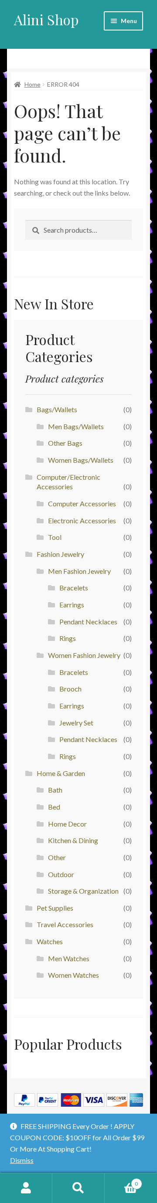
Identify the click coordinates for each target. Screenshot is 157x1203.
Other (57, 857)
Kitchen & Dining (73, 840)
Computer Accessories (82, 503)
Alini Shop (46, 19)
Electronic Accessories (82, 520)
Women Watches (73, 975)
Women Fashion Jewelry (84, 655)
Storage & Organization (83, 891)
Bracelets (73, 587)
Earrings (71, 604)
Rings (67, 638)
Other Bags (65, 443)
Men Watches (68, 958)
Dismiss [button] (22, 1160)
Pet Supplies (55, 908)
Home (32, 84)
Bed (54, 807)
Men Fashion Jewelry (79, 571)
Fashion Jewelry (60, 554)
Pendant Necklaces (88, 621)
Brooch (70, 689)
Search (78, 1188)
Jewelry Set (76, 722)
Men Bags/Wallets (76, 426)
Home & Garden (61, 773)
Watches (50, 941)
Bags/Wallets (57, 409)
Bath (55, 790)
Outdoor (61, 874)
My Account (26, 1188)
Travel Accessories (65, 924)
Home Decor (67, 824)
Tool (54, 537)
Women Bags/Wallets (80, 460)
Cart (121, 1181)
